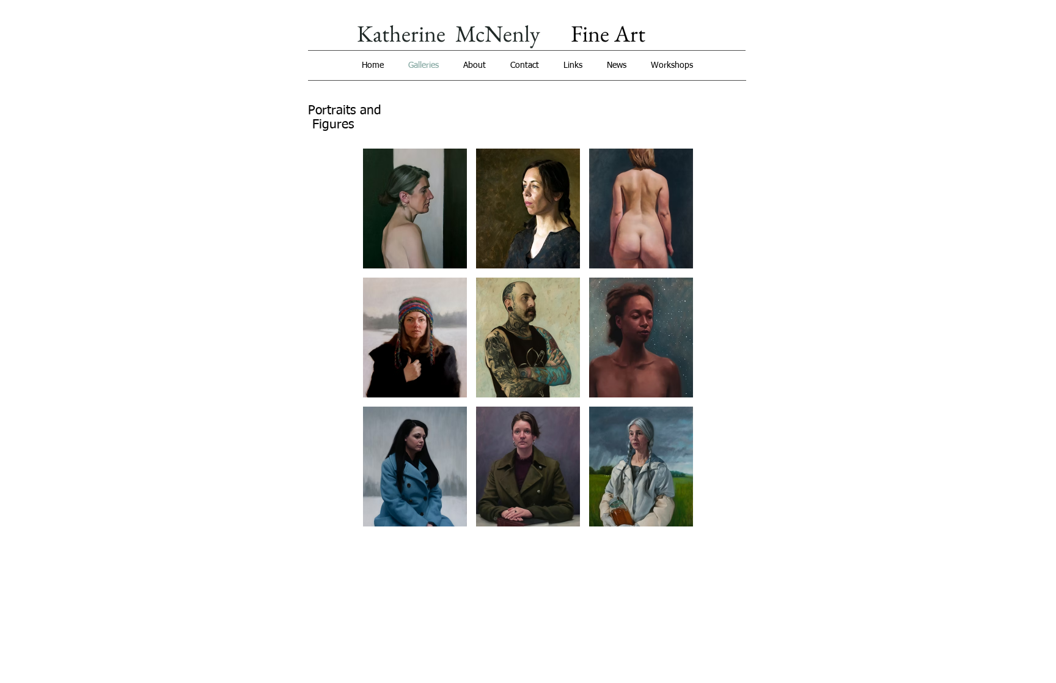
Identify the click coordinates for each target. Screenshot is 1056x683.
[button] (415, 208)
